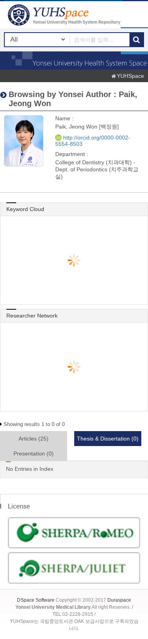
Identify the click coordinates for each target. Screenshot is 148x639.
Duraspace (119, 600)
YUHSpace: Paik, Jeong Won (65, 15)
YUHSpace (130, 76)
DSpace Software (35, 600)
